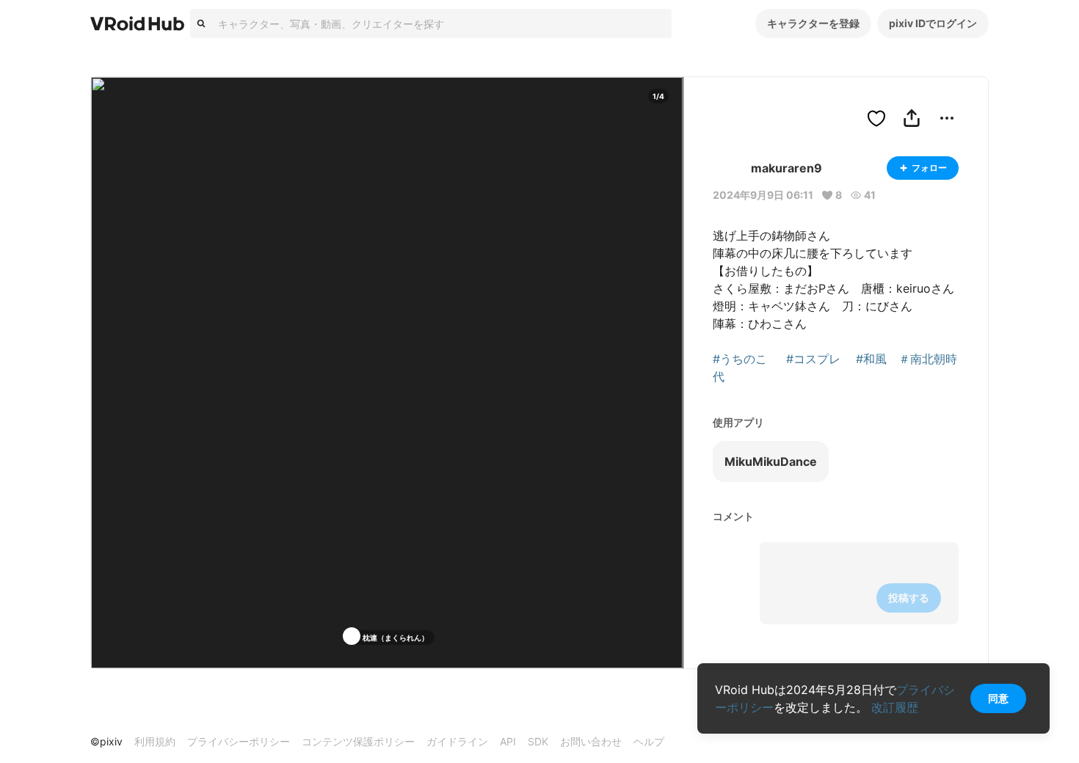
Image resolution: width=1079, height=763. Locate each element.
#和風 (871, 358)
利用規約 (154, 741)
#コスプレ (813, 358)
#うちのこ (740, 358)
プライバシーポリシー (238, 741)
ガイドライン (457, 741)
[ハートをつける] (876, 118)
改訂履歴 (894, 707)
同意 (998, 698)
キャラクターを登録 (813, 23)
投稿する (908, 597)
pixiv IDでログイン (933, 23)
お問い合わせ (591, 741)
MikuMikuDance (770, 461)
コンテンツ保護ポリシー (358, 741)
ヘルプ (648, 741)
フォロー (929, 167)
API (508, 741)
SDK (538, 741)
